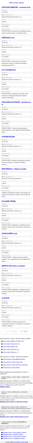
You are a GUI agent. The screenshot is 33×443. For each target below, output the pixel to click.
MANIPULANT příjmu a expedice (13, 266)
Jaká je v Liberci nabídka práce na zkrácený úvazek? (14, 392)
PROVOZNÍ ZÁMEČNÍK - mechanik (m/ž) (16, 7)
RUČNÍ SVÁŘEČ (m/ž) (9, 233)
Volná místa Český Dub (10, 344)
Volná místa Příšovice (9, 352)
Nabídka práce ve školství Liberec (13, 434)
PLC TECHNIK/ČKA (9, 70)
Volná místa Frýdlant (9, 347)
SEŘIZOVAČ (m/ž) (8, 37)
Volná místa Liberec (16, 2)
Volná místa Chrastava (9, 349)
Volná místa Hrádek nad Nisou (12, 341)
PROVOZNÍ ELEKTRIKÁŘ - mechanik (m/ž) (16, 103)
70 (21, 331)
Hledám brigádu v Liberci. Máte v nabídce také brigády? (15, 377)
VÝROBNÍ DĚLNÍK (8, 137)
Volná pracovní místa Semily (11, 368)
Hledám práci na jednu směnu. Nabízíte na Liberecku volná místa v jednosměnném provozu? (16, 407)
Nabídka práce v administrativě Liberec (14, 432)
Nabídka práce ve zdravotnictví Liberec (14, 436)
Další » (25, 331)
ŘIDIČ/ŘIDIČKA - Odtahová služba (14, 169)
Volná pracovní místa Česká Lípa (13, 362)
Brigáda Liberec (5, 387)
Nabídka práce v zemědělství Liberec (14, 438)
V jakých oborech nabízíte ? (13, 422)
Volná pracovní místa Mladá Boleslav (14, 359)
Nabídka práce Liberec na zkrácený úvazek (14, 402)
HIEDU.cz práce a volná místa (19, 442)
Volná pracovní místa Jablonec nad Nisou (15, 365)
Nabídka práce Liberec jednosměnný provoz (14, 417)
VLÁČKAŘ (5, 298)
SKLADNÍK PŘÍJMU (9, 201)
